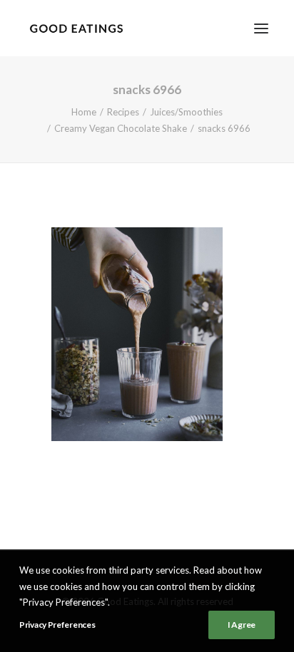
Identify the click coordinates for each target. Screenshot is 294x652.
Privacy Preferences (57, 624)
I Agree (241, 624)
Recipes (123, 112)
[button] (261, 28)
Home (83, 112)
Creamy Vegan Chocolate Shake (120, 128)
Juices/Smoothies (186, 112)
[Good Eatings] (76, 28)
